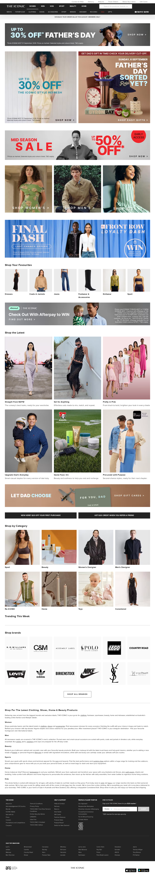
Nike (79, 852)
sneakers (30, 742)
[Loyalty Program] (142, 12)
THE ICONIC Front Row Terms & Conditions (40, 810)
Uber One (33, 819)
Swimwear (81, 855)
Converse (45, 847)
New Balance (82, 849)
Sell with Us (10, 814)
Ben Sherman (10, 855)
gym (57, 761)
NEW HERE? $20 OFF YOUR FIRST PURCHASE (40, 515)
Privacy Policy (34, 806)
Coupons (9, 825)
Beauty (73, 6)
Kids (52, 6)
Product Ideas (58, 820)
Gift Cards (143, 2)
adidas (8, 849)
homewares (34, 772)
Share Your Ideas (128, 2)
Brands (8, 809)
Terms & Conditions (36, 803)
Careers (8, 820)
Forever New (46, 855)
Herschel (63, 852)
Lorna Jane (82, 847)
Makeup (8, 852)
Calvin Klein (100, 847)
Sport (61, 6)
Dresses (117, 855)
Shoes (26, 855)
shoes (50, 726)
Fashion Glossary (59, 817)
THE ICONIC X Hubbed (37, 822)
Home (84, 6)
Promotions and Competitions (15, 822)
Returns (101, 2)
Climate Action (83, 819)
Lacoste (62, 855)
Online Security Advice (37, 814)
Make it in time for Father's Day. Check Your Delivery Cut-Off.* (77, 17)
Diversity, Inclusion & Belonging (88, 809)
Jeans (135, 847)
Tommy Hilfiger (138, 849)
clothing (83, 715)
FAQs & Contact (59, 803)
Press (7, 817)
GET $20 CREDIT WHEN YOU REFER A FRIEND (114, 515)
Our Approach (82, 803)
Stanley (44, 849)
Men (43, 6)
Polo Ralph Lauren (102, 855)
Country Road (28, 852)
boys (110, 783)
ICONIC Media (10, 812)
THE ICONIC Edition (36, 825)
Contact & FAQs (77, 2)
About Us (9, 803)
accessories (60, 726)
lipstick (14, 752)
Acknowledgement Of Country (15, 806)
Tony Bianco (137, 852)
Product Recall (59, 822)
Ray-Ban (99, 849)
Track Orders (113, 2)
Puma (98, 852)
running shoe (98, 761)
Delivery (90, 2)
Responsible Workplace (86, 806)
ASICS (117, 852)
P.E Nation (136, 855)
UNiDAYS (33, 817)
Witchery (63, 847)
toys (67, 785)
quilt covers (129, 772)
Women (32, 6)
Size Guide (57, 812)
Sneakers (118, 847)
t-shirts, (18, 742)
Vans (43, 852)
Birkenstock (28, 847)
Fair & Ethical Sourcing (85, 817)
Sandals (117, 849)
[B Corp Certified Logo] (89, 826)
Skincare (38, 752)
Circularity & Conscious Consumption (85, 813)
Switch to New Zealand (61, 825)
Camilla (26, 849)
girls (102, 783)
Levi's (7, 847)
